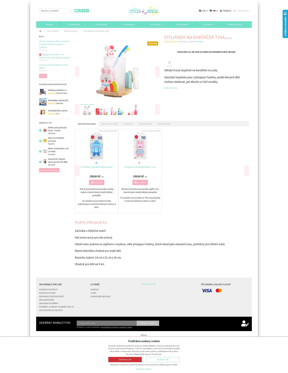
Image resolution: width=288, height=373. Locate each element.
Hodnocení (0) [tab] (164, 123)
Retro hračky (71, 31)
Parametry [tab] (128, 123)
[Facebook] (83, 10)
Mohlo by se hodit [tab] (110, 123)
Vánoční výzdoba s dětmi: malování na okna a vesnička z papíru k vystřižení (54, 44)
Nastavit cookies (144, 369)
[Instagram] (87, 10)
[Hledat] (71, 10)
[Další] (157, 109)
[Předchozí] (77, 72)
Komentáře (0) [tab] (145, 123)
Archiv (42, 76)
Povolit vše (163, 359)
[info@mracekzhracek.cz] (76, 10)
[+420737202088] (79, 10)
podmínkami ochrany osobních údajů (116, 327)
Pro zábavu (52, 31)
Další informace (171, 88)
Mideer (200, 41)
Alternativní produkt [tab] (87, 123)
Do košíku (97, 182)
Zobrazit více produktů (49, 170)
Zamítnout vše (125, 359)
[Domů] (40, 31)
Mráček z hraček (149, 284)
